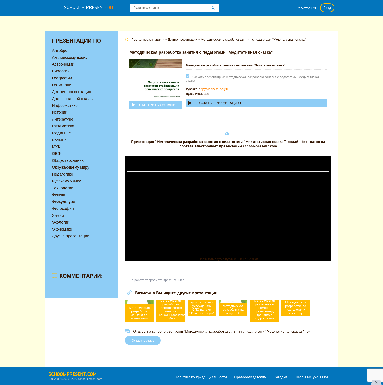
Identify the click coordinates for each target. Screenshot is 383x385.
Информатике (65, 105)
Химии (58, 215)
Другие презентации (214, 89)
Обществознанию (68, 160)
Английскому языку (70, 57)
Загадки (280, 377)
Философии (63, 208)
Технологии (62, 188)
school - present (88, 7)
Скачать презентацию (218, 103)
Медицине (61, 133)
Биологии (61, 71)
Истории (59, 112)
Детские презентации (71, 92)
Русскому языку (66, 181)
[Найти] (213, 8)
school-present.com (73, 374)
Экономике (62, 229)
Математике (63, 126)
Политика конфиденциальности (201, 377)
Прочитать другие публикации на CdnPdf (228, 259)
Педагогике (62, 174)
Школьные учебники (311, 377)
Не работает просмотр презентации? (156, 280)
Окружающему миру (70, 167)
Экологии (60, 222)
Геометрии (61, 85)
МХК (56, 147)
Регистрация (306, 8)
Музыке (59, 140)
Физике (58, 195)
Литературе (62, 119)
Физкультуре (63, 201)
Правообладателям (250, 377)
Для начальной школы (73, 98)
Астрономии (63, 64)
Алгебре (59, 50)
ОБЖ (56, 153)
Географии (62, 78)
